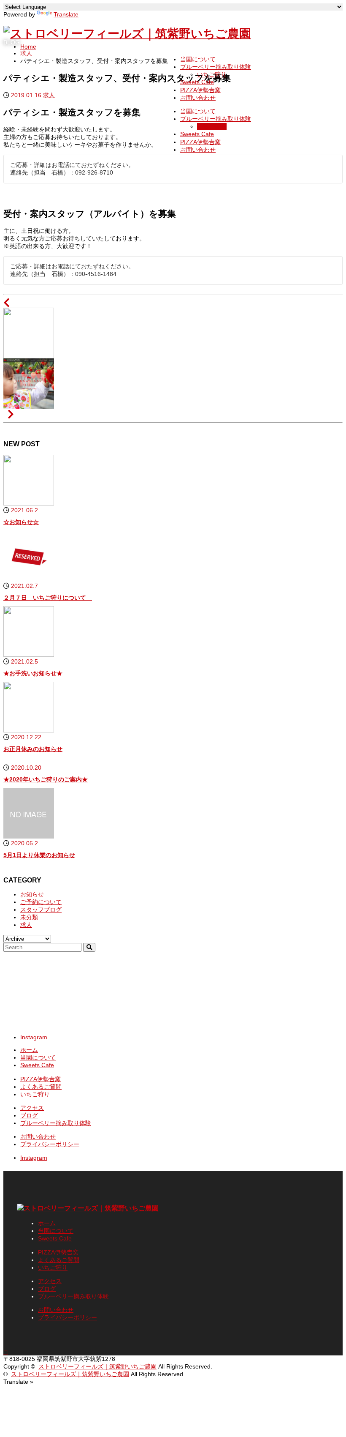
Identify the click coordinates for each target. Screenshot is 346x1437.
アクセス (32, 1107)
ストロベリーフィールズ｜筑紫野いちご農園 (97, 1366)
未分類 (29, 917)
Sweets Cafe (197, 82)
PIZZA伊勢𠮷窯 (200, 90)
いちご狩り (212, 74)
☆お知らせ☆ (21, 522)
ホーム (29, 1049)
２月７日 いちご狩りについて (47, 597)
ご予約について (41, 902)
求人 (26, 924)
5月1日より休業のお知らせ (39, 855)
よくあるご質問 (41, 1086)
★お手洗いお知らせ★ (32, 673)
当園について (198, 59)
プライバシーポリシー (49, 1144)
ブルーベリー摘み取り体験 (215, 66)
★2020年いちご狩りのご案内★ (45, 779)
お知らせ (32, 894)
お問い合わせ (198, 97)
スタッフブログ (41, 909)
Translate (66, 14)
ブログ (29, 1115)
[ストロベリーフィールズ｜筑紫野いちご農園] (127, 33)
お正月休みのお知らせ (32, 749)
